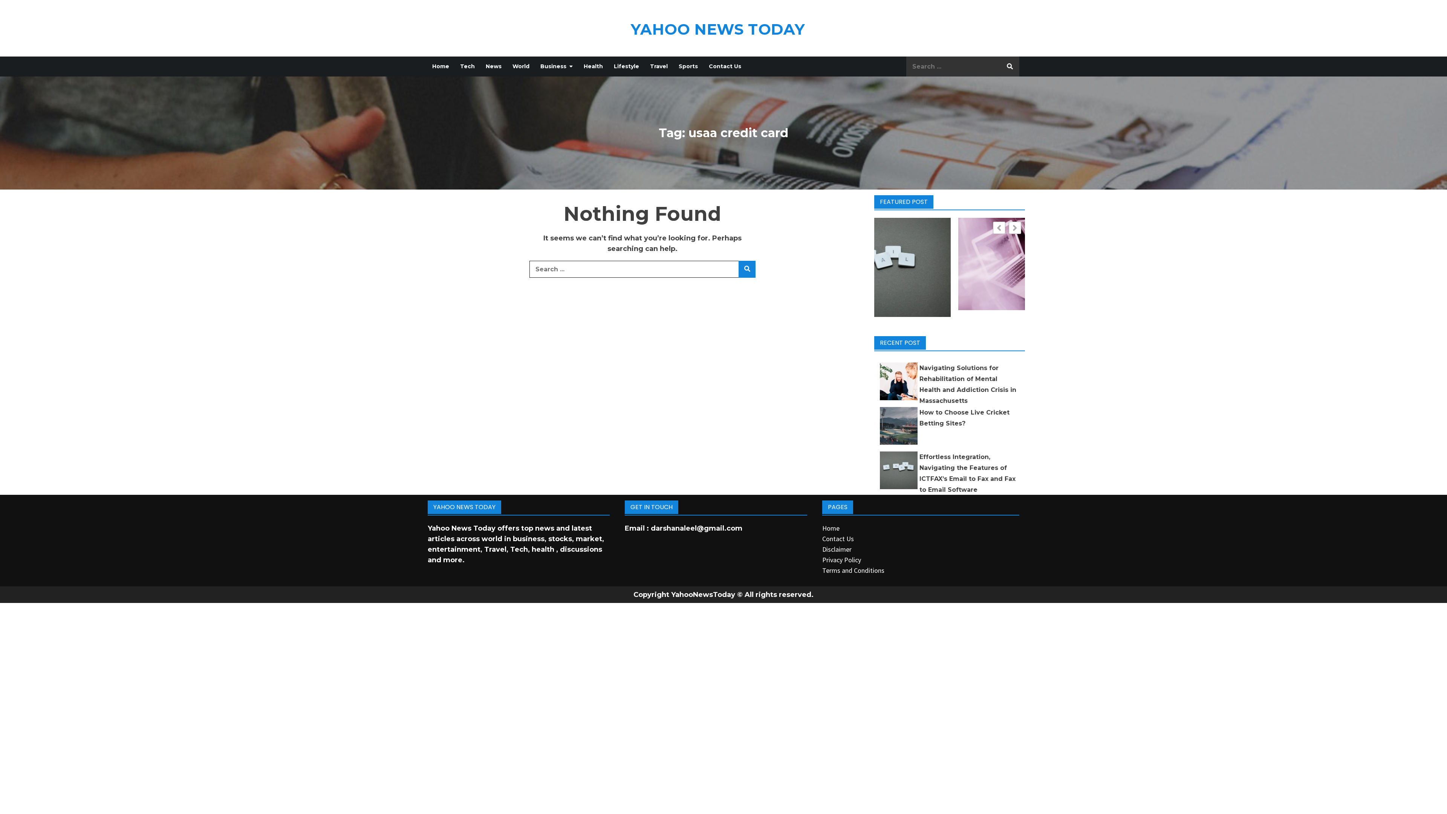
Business (553, 66)
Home (440, 66)
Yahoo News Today (718, 29)
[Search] (1009, 67)
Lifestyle (626, 66)
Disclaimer (837, 549)
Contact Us (725, 66)
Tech (467, 66)
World (520, 66)
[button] (1015, 228)
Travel (659, 66)
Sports (688, 66)
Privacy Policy (841, 559)
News (494, 66)
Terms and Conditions (853, 570)
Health (593, 66)
